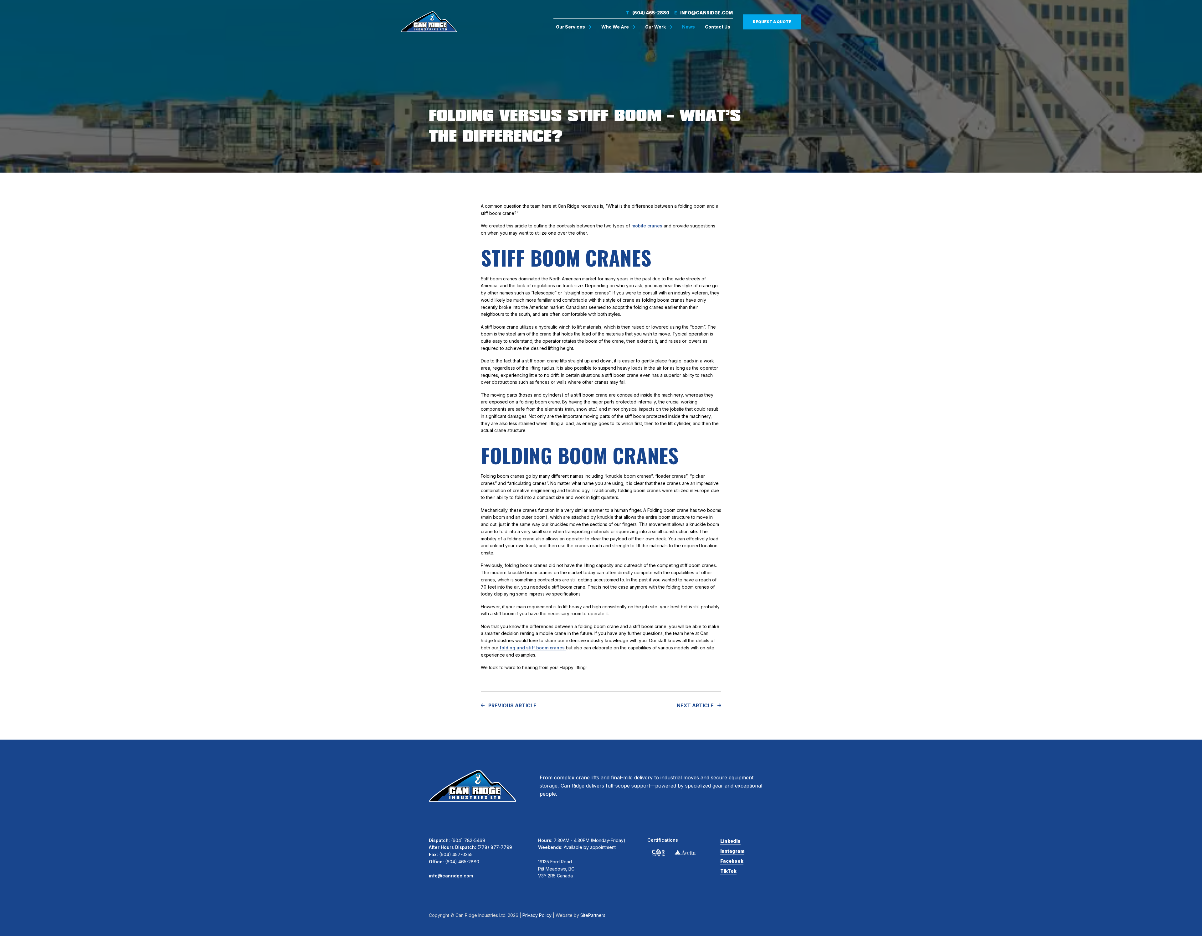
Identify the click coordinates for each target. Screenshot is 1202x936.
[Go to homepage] (429, 21)
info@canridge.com (703, 12)
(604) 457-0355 (456, 854)
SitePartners (592, 915)
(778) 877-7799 (494, 847)
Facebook (731, 861)
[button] (573, 27)
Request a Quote (772, 21)
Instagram (732, 851)
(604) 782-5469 (468, 840)
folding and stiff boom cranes (532, 647)
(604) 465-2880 (647, 12)
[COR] (658, 852)
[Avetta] (685, 852)
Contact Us (717, 26)
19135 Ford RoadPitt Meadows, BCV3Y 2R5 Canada (556, 869)
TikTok (728, 871)
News (688, 26)
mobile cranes (646, 225)
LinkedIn (730, 841)
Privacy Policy (537, 915)
